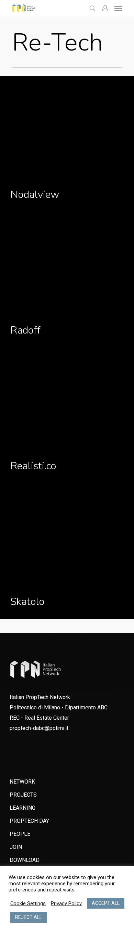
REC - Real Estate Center (39, 718)
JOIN (16, 847)
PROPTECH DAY (29, 821)
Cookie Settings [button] (28, 903)
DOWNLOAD (25, 860)
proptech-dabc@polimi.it (39, 728)
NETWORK (22, 781)
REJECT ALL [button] (28, 917)
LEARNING (22, 808)
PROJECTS (23, 794)
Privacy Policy (66, 903)
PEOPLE (20, 834)
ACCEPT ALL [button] (106, 903)
